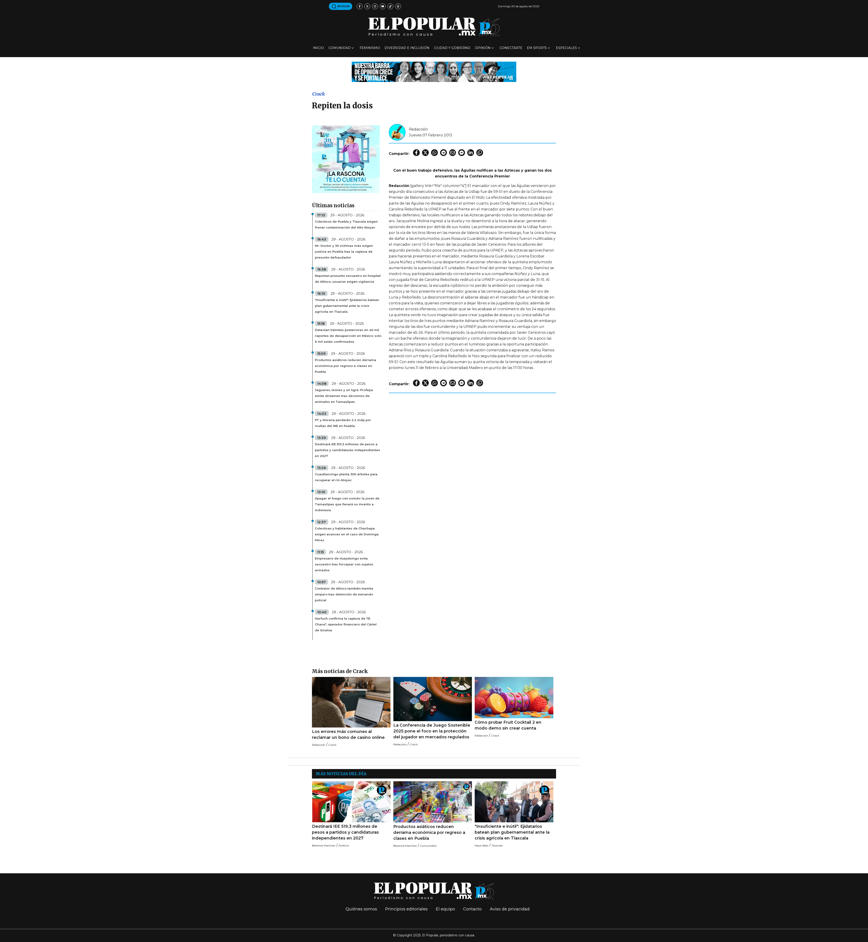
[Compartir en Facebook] (416, 152)
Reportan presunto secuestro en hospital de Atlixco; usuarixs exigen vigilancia (348, 278)
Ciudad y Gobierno (452, 48)
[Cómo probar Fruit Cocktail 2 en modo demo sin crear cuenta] (514, 697)
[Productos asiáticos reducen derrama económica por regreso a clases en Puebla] (432, 802)
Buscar (343, 6)
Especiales (566, 48)
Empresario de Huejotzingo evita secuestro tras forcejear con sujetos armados (344, 564)
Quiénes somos (361, 909)
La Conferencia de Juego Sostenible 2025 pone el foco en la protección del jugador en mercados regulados (431, 731)
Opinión (483, 48)
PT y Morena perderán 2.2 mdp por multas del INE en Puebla (343, 423)
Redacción (418, 129)
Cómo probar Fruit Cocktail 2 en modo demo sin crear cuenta (508, 725)
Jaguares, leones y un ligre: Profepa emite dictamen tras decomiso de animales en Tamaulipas (344, 395)
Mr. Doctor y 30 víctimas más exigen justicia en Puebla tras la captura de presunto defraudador (344, 251)
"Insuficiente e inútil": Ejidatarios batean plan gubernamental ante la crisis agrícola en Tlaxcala (347, 305)
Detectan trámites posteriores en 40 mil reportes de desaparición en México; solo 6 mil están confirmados (348, 335)
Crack (318, 94)
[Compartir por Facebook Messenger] (461, 152)
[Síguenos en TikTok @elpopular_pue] (390, 6)
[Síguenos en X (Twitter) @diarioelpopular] (367, 6)
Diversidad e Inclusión (406, 48)
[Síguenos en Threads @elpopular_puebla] (398, 6)
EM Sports (537, 48)
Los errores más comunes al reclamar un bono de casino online (348, 734)
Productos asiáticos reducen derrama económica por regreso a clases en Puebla (345, 365)
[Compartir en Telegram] (443, 152)
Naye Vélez (481, 845)
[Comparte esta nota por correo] (452, 152)
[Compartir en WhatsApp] (434, 152)
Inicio (318, 48)
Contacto (472, 909)
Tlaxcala (497, 845)
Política (343, 845)
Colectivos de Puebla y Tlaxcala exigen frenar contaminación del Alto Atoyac (346, 224)
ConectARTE (511, 48)
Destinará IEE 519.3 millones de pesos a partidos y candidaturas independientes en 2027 (347, 450)
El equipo (445, 909)
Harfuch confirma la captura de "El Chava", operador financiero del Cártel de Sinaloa (346, 624)
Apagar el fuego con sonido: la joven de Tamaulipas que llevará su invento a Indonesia (347, 504)
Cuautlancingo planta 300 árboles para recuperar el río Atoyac (346, 477)
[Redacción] (397, 132)
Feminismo (370, 48)
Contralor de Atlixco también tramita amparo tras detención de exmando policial (344, 594)
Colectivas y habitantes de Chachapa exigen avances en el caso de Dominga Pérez (347, 534)
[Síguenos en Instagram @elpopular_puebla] (375, 6)
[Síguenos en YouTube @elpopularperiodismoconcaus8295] (383, 6)
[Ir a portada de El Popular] (434, 27)
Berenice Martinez (323, 845)
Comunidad (339, 48)
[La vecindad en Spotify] (346, 159)
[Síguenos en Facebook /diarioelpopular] (360, 6)
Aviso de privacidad (510, 909)
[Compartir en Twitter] (425, 152)
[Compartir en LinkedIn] (470, 152)
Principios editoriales (406, 909)
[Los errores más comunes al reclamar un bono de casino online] (351, 702)
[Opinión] (434, 71)
